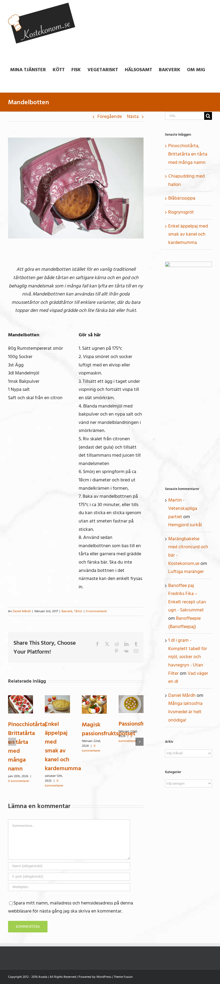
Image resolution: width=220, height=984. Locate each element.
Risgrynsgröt (181, 212)
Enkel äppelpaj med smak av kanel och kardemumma (63, 746)
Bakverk (66, 611)
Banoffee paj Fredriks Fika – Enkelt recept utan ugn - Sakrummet (187, 598)
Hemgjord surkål (185, 525)
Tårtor (78, 611)
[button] (12, 742)
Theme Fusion (123, 976)
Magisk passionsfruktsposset (108, 729)
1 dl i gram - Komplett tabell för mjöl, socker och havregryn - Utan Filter (187, 656)
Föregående (109, 116)
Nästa (133, 116)
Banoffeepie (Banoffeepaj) (184, 622)
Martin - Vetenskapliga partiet (182, 508)
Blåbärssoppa (181, 198)
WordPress (103, 976)
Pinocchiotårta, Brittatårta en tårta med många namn (27, 746)
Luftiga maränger (186, 571)
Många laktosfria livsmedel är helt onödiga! (185, 712)
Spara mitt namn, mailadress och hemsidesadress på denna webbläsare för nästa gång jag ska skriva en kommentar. (70, 907)
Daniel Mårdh (22, 611)
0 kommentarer (96, 611)
